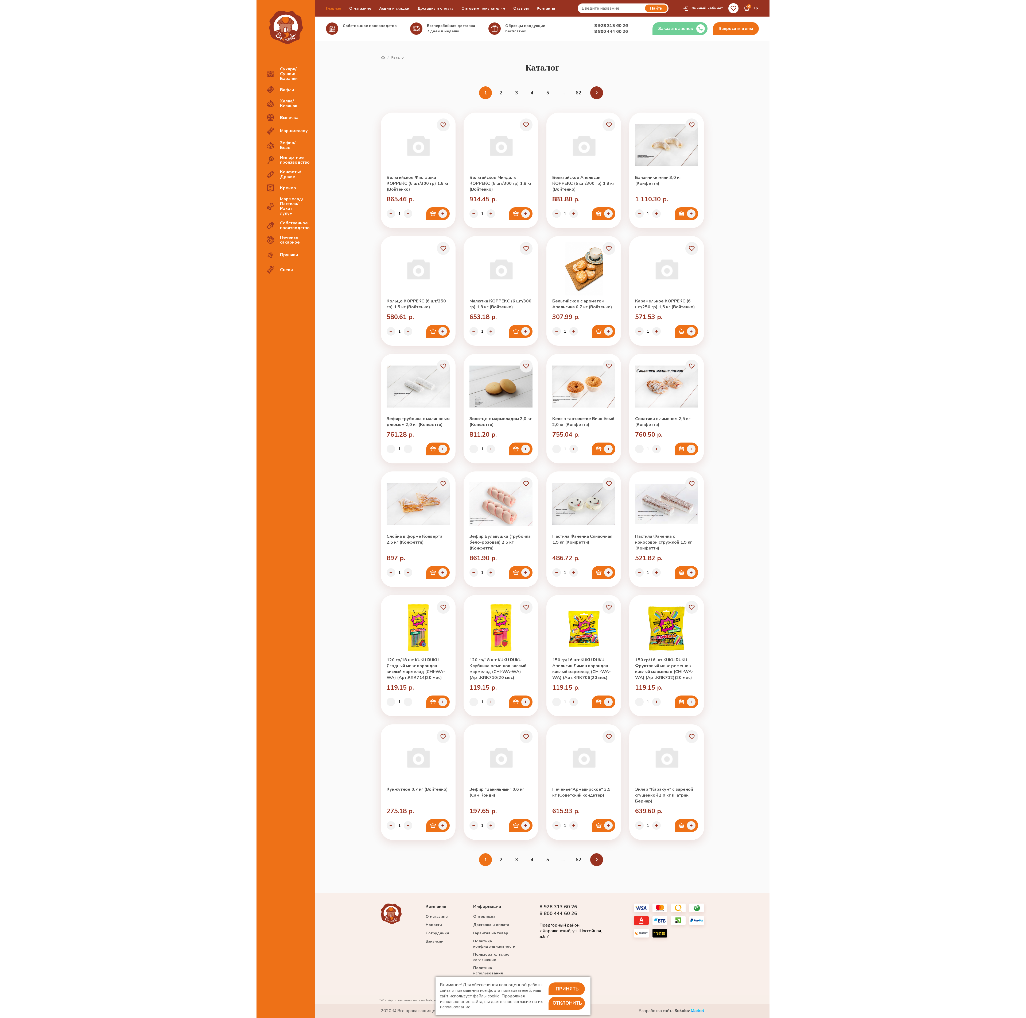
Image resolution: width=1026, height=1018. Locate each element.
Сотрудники (437, 933)
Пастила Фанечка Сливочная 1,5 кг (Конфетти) (582, 539)
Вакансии (435, 941)
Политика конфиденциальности (494, 944)
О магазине (360, 8)
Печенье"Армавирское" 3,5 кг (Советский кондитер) (581, 792)
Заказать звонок (675, 29)
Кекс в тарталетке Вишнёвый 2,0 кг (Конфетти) (583, 422)
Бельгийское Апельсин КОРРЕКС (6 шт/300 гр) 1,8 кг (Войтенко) (583, 183)
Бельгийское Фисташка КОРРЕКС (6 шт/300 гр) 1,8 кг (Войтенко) (418, 183)
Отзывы (521, 8)
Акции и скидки (394, 8)
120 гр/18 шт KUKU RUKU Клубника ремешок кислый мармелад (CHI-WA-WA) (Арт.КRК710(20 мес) (497, 669)
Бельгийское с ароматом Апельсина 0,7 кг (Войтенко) (582, 304)
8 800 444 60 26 (611, 31)
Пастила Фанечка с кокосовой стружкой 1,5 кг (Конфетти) (663, 542)
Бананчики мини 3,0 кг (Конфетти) (658, 180)
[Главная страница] (383, 57)
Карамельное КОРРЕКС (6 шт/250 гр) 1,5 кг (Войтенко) (665, 304)
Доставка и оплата (435, 8)
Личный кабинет (707, 8)
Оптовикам (484, 916)
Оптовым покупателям (483, 8)
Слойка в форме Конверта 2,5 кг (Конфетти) (414, 539)
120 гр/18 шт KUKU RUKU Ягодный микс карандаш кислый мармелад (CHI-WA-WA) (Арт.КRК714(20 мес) (416, 669)
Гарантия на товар (490, 933)
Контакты (546, 8)
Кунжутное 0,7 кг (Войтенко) (417, 789)
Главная (333, 8)
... (563, 93)
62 (578, 93)
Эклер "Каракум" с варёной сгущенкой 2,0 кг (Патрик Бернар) (664, 795)
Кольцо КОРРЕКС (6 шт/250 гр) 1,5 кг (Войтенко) (416, 304)
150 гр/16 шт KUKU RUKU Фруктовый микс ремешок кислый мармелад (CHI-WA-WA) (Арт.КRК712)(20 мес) (664, 669)
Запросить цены (736, 29)
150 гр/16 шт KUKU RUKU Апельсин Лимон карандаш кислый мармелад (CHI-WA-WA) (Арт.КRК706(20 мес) (581, 669)
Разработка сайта (657, 1011)
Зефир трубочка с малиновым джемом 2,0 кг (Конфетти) (418, 422)
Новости (434, 924)
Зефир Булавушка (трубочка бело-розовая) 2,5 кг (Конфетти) (500, 542)
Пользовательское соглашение (491, 957)
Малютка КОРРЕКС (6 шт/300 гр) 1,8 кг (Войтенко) (500, 304)
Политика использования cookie (488, 973)
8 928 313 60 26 (611, 26)
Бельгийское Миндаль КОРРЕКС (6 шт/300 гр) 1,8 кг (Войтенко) (500, 183)
